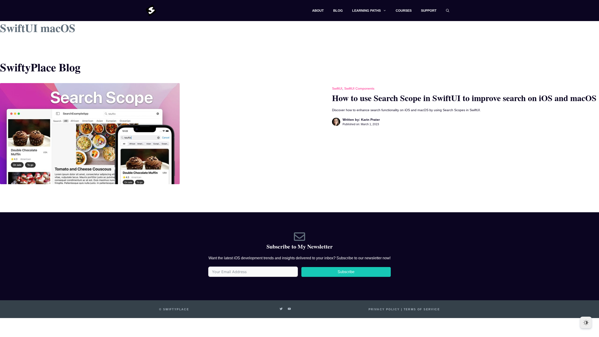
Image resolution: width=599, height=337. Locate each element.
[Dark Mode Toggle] (586, 322)
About (318, 10)
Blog (338, 10)
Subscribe (346, 272)
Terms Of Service (422, 309)
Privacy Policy (384, 309)
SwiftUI (337, 88)
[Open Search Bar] (447, 10)
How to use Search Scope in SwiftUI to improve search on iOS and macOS (464, 98)
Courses (404, 10)
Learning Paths (366, 10)
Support (429, 10)
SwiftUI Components (359, 88)
